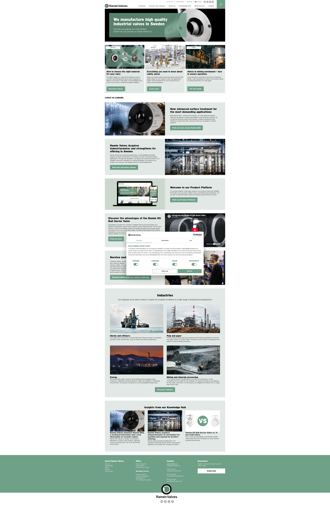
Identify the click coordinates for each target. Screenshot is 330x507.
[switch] (155, 264)
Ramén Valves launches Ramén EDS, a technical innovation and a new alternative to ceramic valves (127, 435)
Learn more (154, 89)
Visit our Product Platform (183, 200)
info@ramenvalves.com (173, 466)
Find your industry (165, 390)
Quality (107, 467)
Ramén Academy (180, 1)
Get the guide (196, 89)
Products (142, 6)
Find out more (116, 239)
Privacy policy (109, 471)
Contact (211, 6)
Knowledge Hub (185, 6)
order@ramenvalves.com (174, 471)
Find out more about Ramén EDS (186, 128)
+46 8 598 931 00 (172, 464)
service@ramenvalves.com (174, 481)
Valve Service (199, 6)
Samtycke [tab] (139, 240)
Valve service (170, 1)
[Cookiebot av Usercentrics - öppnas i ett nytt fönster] (194, 235)
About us (172, 6)
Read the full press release (124, 167)
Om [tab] (191, 240)
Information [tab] (165, 240)
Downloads (189, 1)
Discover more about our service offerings (130, 277)
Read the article (116, 89)
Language (199, 1)
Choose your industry (157, 6)
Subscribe (211, 471)
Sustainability (109, 466)
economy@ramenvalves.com (175, 476)
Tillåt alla (189, 271)
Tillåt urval (165, 271)
